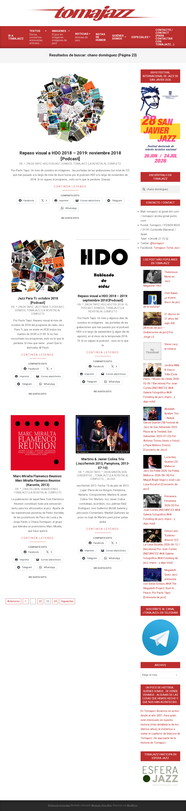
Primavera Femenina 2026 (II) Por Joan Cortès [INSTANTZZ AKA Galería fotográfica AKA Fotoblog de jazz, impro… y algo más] (161, 510)
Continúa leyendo (70, 186)
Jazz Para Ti (43, 306)
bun (124, 472)
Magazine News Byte (101, 805)
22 (40, 601)
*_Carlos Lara (30, 489)
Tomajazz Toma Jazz (167, 247)
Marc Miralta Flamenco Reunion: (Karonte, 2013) (37, 480)
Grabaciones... (50, 489)
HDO (45, 163)
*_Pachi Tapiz (33, 163)
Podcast (54, 163)
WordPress (132, 805)
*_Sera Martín (111, 472)
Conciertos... (85, 475)
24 (55, 601)
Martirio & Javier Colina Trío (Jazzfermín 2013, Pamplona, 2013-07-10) (103, 463)
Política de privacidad (59, 805)
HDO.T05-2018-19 (117, 304)
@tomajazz (157, 243)
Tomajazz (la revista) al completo (97, 163)
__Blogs (109, 478)
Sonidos (66, 163)
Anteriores (13, 601)
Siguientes (67, 601)
